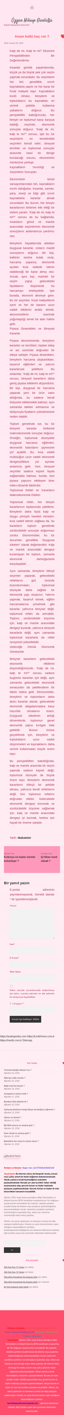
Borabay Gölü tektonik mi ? (16, 1102)
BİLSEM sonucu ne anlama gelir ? (19, 1125)
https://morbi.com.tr (11, 1040)
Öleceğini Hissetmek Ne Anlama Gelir (20, 1277)
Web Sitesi (15, 972)
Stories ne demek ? (12, 1117)
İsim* (12, 944)
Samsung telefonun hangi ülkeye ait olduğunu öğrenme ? (29, 1109)
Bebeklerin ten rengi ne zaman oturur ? (21, 1141)
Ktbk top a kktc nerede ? (14, 1078)
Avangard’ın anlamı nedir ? (16, 1094)
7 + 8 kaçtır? (17, 1004)
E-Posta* (14, 958)
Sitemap (27, 1040)
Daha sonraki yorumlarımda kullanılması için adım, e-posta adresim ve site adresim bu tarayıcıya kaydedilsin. (32, 993)
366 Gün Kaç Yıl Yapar (14, 1267)
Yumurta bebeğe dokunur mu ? (18, 1070)
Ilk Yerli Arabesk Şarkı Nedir (16, 1287)
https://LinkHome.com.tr (40, 1036)
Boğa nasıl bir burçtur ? (14, 1086)
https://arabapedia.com (13, 1036)
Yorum (13, 906)
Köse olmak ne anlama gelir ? (17, 1133)
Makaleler (24, 837)
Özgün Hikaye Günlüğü (32, 20)
